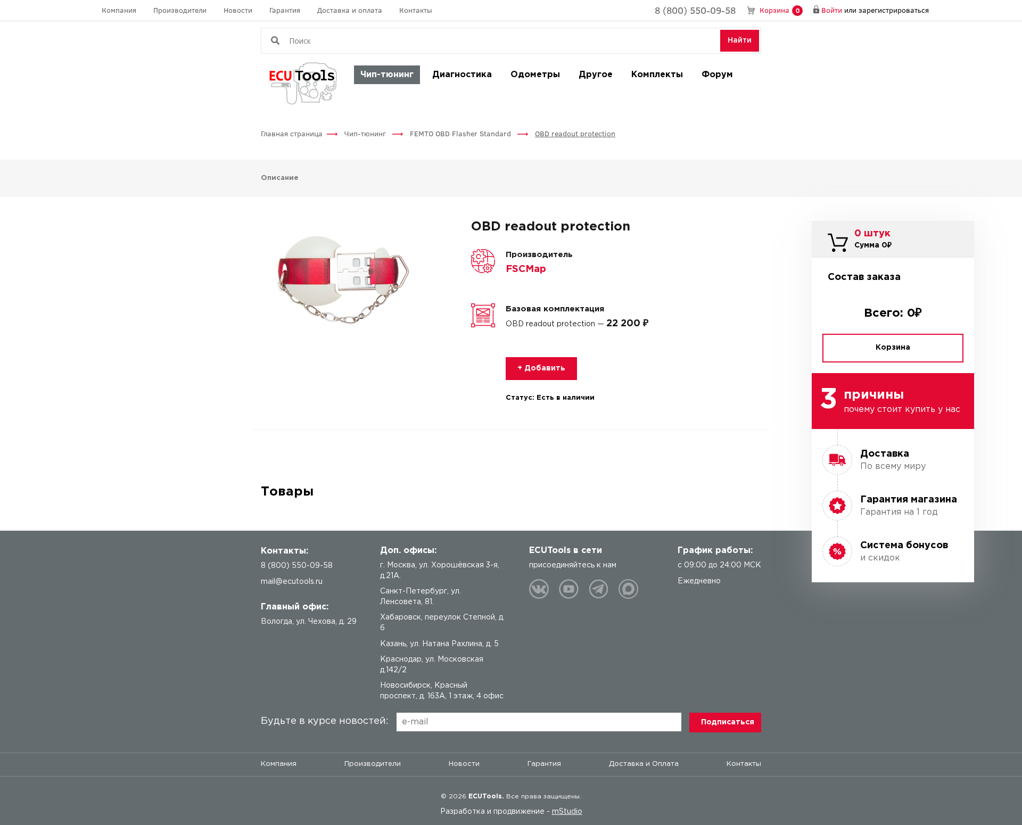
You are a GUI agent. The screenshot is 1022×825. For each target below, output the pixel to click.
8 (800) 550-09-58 (695, 10)
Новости (238, 10)
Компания (119, 10)
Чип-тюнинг (387, 75)
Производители (180, 10)
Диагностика (462, 75)
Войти (831, 10)
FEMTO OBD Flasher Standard (461, 133)
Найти (740, 40)
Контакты (415, 10)
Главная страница (292, 133)
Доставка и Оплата (644, 764)
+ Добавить (541, 368)
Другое (596, 75)
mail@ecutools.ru (292, 582)
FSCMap (526, 269)
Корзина (780, 10)
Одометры (535, 75)
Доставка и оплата (349, 10)
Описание (280, 178)
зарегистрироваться (894, 10)
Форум (717, 75)
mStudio (567, 811)
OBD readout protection (575, 133)
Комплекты (657, 75)
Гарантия (284, 10)
